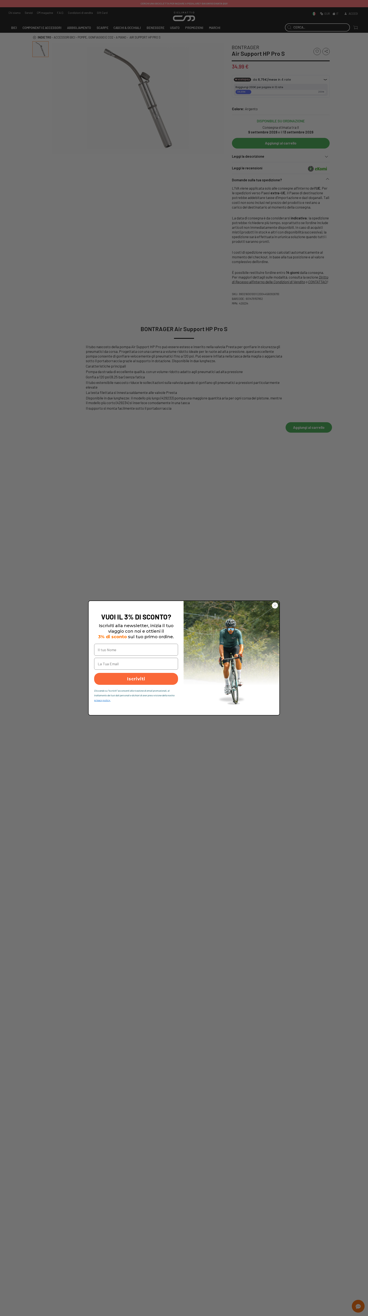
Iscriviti (136, 678)
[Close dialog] (275, 605)
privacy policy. (102, 700)
